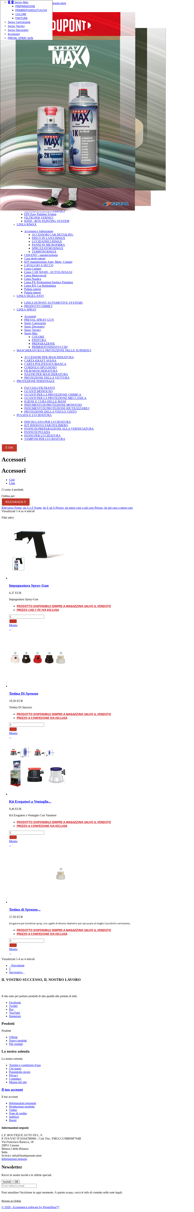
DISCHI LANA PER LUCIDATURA (47, 421)
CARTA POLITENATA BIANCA (45, 364)
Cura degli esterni (34, 258)
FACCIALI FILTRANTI (39, 387)
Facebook (15, 1002)
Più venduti (16, 1044)
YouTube (14, 1012)
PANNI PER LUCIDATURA (42, 435)
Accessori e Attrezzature (38, 231)
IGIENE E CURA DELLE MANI (45, 401)
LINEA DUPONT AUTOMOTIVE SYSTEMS (53, 302)
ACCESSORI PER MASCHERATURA (49, 357)
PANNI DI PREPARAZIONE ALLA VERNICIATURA (59, 428)
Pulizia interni (32, 292)
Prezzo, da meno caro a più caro (75, 507)
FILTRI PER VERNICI (38, 217)
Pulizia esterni (32, 289)
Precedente (16, 965)
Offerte (13, 1037)
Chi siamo (15, 1068)
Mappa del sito (18, 1082)
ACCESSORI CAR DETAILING (52, 234)
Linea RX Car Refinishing (40, 285)
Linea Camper (32, 268)
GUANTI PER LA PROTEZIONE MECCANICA (55, 398)
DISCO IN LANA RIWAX (48, 238)
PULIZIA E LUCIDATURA (34, 415)
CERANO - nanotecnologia (41, 255)
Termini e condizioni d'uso (25, 1065)
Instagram (15, 1016)
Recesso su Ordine (11, 1201)
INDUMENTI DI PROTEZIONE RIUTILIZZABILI (56, 408)
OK (9, 447)
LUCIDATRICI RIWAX (47, 241)
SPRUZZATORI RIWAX (47, 248)
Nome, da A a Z (24, 507)
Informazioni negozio (14, 1159)
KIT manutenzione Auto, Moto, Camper (48, 261)
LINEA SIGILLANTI (30, 296)
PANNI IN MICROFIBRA (48, 244)
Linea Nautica (32, 278)
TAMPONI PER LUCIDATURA (44, 439)
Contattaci (15, 1078)
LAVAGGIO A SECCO (38, 265)
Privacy (13, 1075)
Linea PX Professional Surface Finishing (48, 282)
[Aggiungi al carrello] (13, 621)
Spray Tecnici (16, 26)
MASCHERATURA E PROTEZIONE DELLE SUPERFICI (54, 350)
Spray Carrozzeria (19, 22)
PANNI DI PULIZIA (37, 432)
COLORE (20, 14)
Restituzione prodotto (22, 1106)
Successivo (17, 972)
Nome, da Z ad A (45, 507)
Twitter (13, 1006)
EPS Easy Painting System (40, 214)
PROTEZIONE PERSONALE (36, 381)
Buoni (12, 1120)
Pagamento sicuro (19, 1072)
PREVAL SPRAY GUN (20, 38)
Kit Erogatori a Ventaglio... (30, 801)
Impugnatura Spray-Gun (29, 585)
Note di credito (18, 1113)
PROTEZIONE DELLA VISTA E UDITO (50, 411)
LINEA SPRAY (26, 309)
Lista (12, 483)
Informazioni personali (22, 1103)
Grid (12, 479)
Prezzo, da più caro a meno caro (114, 507)
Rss (11, 1009)
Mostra (13, 625)
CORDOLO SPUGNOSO (40, 367)
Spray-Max (18, 2)
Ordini (13, 1110)
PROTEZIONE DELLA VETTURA (47, 377)
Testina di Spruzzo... (25, 909)
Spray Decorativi (18, 30)
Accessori (14, 34)
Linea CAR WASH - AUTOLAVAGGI (48, 272)
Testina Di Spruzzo (23, 693)
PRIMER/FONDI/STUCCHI (31, 10)
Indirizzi (14, 1116)
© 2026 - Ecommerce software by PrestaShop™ (30, 1207)
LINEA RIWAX (27, 224)
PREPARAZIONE (25, 6)
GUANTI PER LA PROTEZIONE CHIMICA (52, 394)
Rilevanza (15, 501)
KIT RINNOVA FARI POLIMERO (46, 425)
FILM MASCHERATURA (41, 370)
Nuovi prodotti (18, 1040)
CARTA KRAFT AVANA (40, 360)
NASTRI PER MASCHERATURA (46, 374)
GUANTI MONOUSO (38, 391)
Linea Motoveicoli (35, 275)
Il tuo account (12, 1090)
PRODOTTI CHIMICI (38, 306)
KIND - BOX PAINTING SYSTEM (46, 221)
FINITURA (21, 18)
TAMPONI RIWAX (44, 251)
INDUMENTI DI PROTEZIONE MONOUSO (53, 404)
